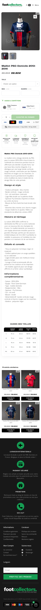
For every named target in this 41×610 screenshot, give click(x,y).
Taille (4, 79)
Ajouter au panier (25, 117)
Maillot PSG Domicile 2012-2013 (11, 421)
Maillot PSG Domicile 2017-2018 (30, 421)
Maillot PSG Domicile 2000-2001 (11, 390)
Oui (13, 109)
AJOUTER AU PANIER (11, 398)
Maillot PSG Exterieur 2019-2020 (30, 390)
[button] (35, 16)
